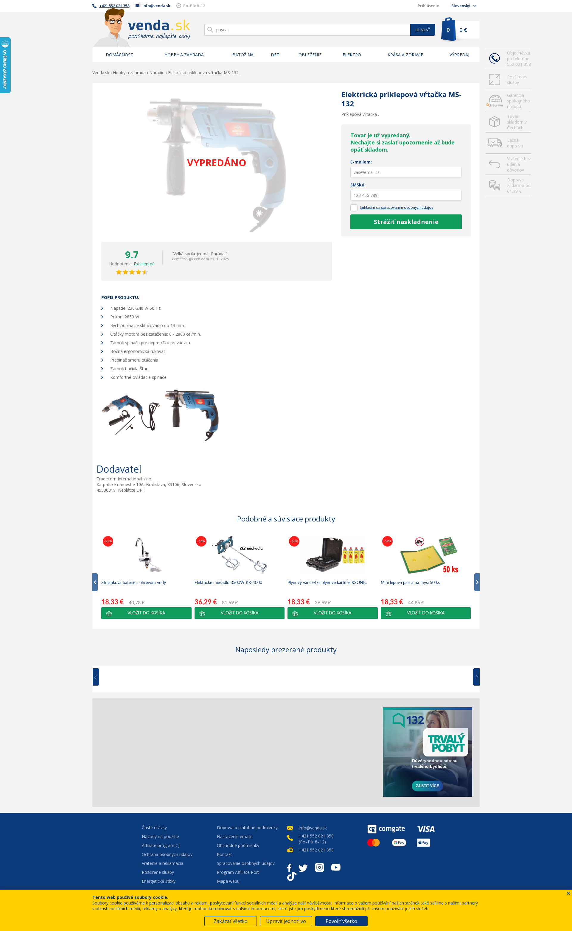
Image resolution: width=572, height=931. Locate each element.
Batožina (243, 54)
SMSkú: (358, 185)
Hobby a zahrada (184, 54)
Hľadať (423, 29)
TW (303, 867)
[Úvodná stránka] (141, 27)
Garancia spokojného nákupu (518, 100)
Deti (275, 54)
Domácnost (119, 54)
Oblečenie (310, 54)
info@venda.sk (156, 5)
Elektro (352, 54)
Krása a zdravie (405, 54)
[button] (146, 613)
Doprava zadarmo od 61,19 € (519, 185)
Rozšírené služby (516, 79)
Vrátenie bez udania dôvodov (519, 164)
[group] (146, 577)
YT (336, 867)
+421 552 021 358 (114, 5)
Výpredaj (459, 54)
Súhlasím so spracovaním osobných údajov (396, 207)
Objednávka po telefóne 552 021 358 (519, 58)
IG (319, 867)
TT (291, 876)
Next (474, 677)
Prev (100, 677)
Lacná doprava (515, 143)
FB (289, 867)
